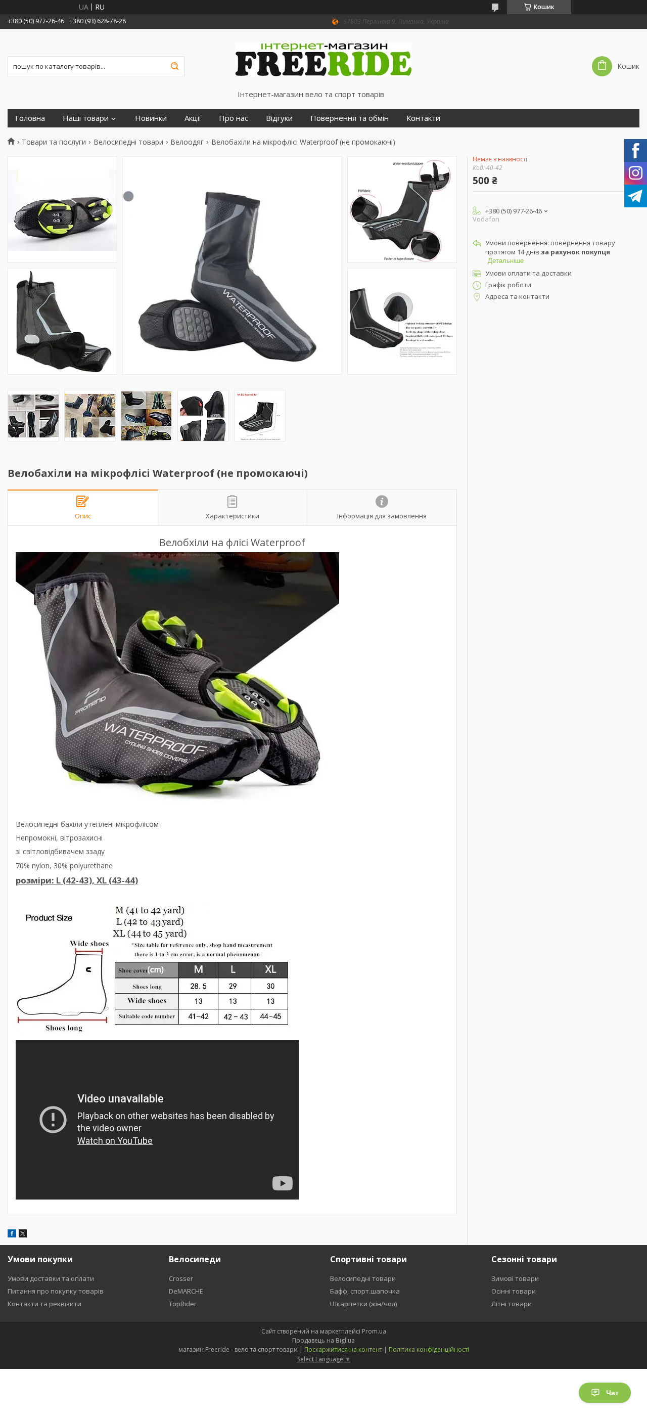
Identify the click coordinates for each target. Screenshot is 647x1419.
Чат (612, 1393)
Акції (192, 118)
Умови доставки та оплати (51, 1278)
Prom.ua (374, 1331)
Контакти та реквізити (44, 1303)
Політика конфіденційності (429, 1349)
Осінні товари (513, 1291)
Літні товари (511, 1303)
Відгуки (279, 118)
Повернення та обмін (349, 118)
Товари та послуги (54, 142)
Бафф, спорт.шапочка (365, 1291)
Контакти (423, 118)
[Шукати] (174, 66)
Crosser (181, 1278)
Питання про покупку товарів (56, 1291)
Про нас (233, 118)
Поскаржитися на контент (343, 1349)
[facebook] (12, 1234)
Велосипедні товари (128, 142)
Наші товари (86, 118)
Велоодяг (187, 142)
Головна (30, 118)
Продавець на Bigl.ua (323, 1340)
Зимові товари (515, 1278)
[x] (23, 1234)
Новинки (151, 118)
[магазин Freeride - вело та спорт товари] (323, 59)
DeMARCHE (186, 1291)
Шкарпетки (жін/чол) (363, 1303)
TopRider (183, 1303)
